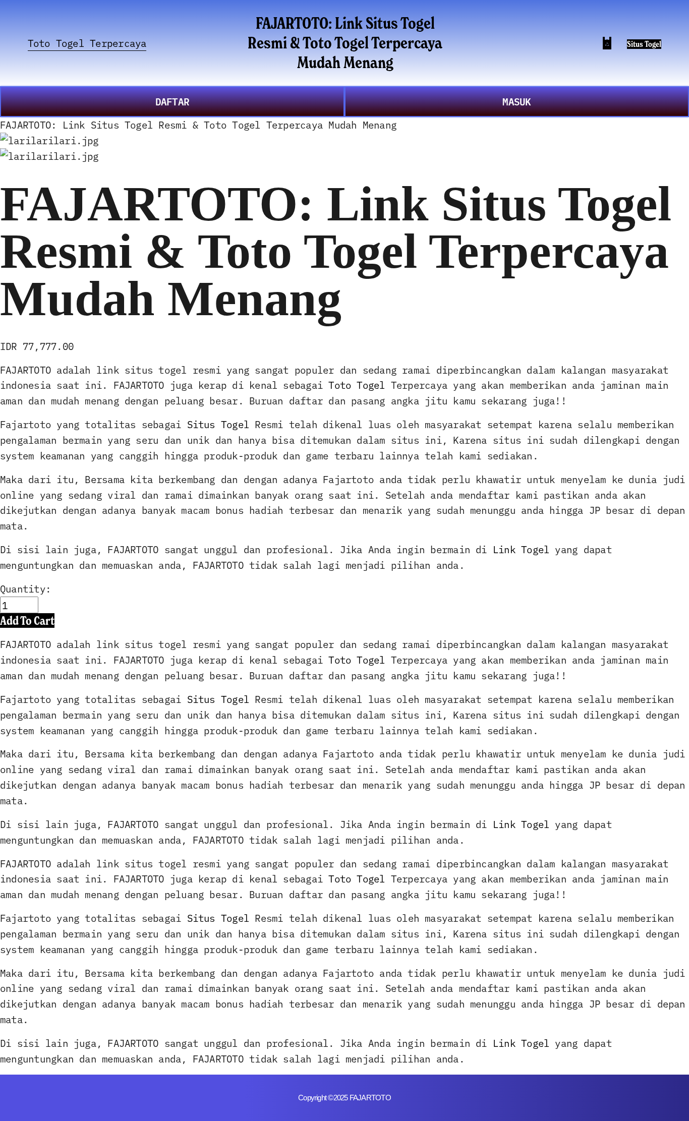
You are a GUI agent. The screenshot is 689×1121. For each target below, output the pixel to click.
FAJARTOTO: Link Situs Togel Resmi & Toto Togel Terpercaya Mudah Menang (345, 42)
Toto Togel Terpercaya (87, 42)
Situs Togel (644, 44)
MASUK (516, 101)
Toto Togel (356, 384)
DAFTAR (172, 101)
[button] (27, 620)
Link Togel (521, 549)
